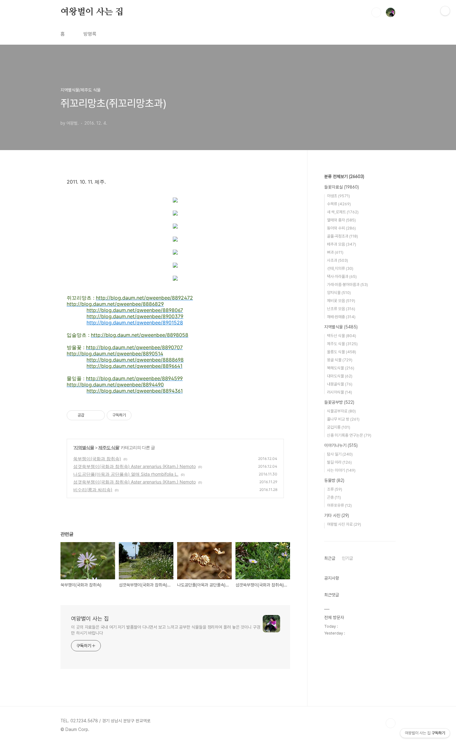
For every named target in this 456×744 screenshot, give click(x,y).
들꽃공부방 (339, 402)
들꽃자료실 (341, 187)
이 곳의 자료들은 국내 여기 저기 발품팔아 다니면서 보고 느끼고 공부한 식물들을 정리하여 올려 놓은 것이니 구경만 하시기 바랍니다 (165, 630)
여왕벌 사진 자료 (344, 524)
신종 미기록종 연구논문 (349, 435)
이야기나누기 (341, 445)
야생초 (338, 196)
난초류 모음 (341, 308)
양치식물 (339, 292)
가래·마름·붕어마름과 (347, 284)
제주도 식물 (108, 447)
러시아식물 (339, 392)
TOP (391, 723)
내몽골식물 (339, 384)
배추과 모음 (341, 244)
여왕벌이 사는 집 (91, 12)
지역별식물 (84, 447)
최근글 (329, 558)
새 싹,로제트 (343, 212)
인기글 (347, 558)
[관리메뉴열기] (445, 11)
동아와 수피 (341, 228)
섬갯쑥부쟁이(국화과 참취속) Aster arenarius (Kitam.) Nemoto (134, 466)
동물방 (334, 480)
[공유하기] (90, 415)
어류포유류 (339, 505)
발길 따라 (339, 462)
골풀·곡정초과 (342, 236)
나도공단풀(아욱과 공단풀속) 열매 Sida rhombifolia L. (125, 474)
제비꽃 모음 (341, 300)
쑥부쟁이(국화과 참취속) (97, 458)
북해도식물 (340, 368)
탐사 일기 (340, 454)
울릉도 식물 (341, 352)
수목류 (339, 204)
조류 (334, 489)
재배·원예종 (341, 316)
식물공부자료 (341, 411)
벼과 (335, 252)
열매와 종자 (341, 220)
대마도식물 (339, 376)
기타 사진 (336, 515)
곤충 (334, 497)
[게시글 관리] (98, 415)
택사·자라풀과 (342, 276)
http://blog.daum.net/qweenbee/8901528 (135, 322)
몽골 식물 (339, 360)
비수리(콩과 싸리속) (92, 489)
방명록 (89, 34)
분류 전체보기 (344, 176)
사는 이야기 (341, 470)
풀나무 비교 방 (343, 419)
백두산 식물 (341, 335)
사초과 (337, 260)
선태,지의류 (340, 268)
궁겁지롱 (338, 427)
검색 (376, 12)
